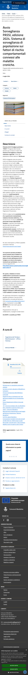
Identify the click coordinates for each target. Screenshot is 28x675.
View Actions (14, 81)
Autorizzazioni (7, 582)
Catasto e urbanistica (9, 560)
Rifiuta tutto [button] (14, 669)
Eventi (5, 604)
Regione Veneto (7, 2)
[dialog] (14, 661)
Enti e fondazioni (8, 535)
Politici (5, 537)
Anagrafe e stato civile (9, 550)
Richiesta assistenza (9, 639)
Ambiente (6, 577)
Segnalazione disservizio (10, 634)
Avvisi (13, 13)
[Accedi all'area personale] (21, 2)
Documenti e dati (8, 542)
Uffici (5, 532)
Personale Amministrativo (10, 540)
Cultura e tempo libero (9, 552)
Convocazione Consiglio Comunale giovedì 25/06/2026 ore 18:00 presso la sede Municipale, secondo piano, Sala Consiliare (14, 420)
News (8, 13)
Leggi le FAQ (7, 636)
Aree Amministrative (9, 530)
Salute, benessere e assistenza (12, 580)
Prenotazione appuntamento (11, 631)
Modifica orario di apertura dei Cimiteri (13, 424)
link (6, 662)
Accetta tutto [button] (14, 665)
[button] (14, 672)
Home (3, 13)
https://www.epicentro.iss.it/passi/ (12, 246)
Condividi (5, 81)
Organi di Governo (8, 527)
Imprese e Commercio (9, 557)
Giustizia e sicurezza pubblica (11, 572)
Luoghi (5, 602)
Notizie (5, 590)
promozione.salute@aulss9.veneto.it (14, 301)
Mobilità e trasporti (9, 562)
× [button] (26, 650)
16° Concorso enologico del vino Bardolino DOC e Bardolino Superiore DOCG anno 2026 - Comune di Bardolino (14, 407)
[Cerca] (25, 7)
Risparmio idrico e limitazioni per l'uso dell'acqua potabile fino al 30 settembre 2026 (13, 398)
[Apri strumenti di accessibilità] (25, 672)
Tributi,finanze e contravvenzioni (12, 575)
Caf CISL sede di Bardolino (9, 417)
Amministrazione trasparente (11, 647)
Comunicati (7, 592)
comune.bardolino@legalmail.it (12, 622)
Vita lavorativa (7, 555)
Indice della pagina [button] (11, 121)
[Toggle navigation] (3, 7)
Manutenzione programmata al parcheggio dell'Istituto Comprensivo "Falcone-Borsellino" (14, 413)
